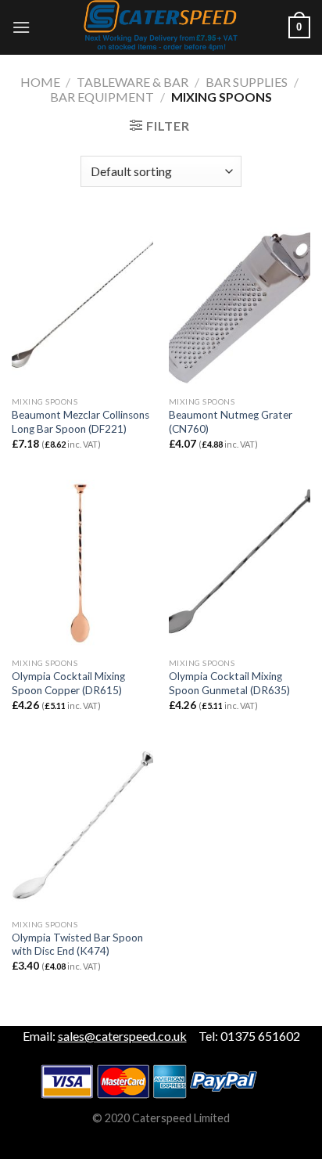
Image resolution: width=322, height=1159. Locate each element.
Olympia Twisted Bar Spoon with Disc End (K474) (77, 944)
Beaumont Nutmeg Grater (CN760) (230, 422)
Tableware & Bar (132, 81)
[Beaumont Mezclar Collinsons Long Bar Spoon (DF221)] (82, 303)
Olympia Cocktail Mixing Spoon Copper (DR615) (68, 683)
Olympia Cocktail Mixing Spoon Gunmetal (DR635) (229, 683)
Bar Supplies (247, 81)
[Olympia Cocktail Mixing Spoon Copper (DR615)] (82, 565)
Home (40, 81)
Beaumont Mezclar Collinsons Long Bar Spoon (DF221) (80, 422)
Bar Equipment (102, 96)
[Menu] (21, 27)
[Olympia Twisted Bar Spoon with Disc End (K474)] (82, 826)
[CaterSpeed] (161, 27)
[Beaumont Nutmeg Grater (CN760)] (239, 303)
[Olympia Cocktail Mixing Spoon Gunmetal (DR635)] (239, 565)
